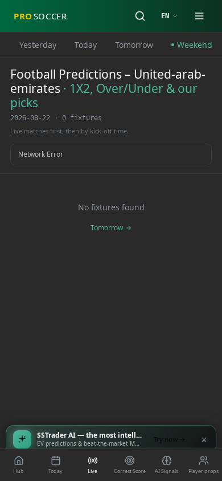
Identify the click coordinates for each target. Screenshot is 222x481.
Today (86, 44)
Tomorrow (134, 44)
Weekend (194, 44)
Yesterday (37, 44)
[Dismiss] (204, 439)
